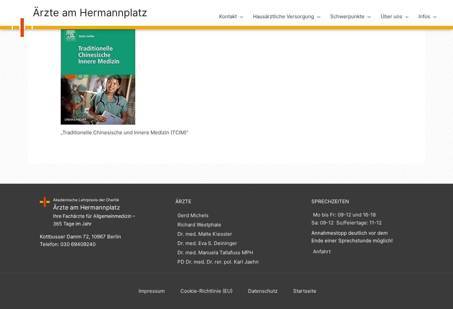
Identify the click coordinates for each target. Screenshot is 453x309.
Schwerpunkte (347, 16)
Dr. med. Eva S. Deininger (207, 243)
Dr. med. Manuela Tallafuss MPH (215, 252)
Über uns (391, 16)
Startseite (304, 291)
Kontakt (228, 16)
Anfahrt (322, 251)
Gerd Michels (193, 215)
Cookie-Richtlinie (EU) (206, 291)
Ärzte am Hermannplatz (90, 12)
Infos (424, 16)
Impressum (152, 291)
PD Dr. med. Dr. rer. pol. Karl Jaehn (218, 262)
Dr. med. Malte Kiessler (204, 234)
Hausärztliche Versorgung (283, 16)
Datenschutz (263, 291)
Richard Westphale (199, 224)
